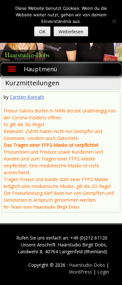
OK (42, 31)
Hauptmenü (40, 69)
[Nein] (114, 21)
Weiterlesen (71, 31)
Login (103, 272)
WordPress (81, 272)
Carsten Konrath (27, 97)
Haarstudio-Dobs (27, 54)
